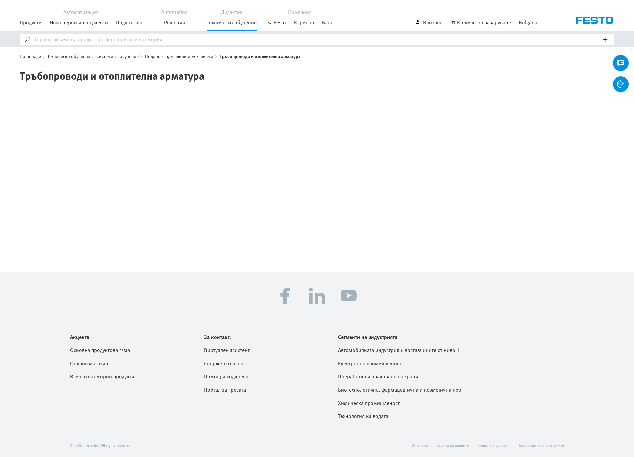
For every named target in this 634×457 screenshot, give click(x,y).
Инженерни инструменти (79, 22)
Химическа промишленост (369, 403)
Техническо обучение (68, 56)
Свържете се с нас (225, 363)
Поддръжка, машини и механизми (179, 56)
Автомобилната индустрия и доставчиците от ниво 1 (399, 350)
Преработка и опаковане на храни (378, 376)
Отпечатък (420, 445)
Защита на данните (453, 445)
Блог (327, 22)
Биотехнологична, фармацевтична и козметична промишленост (400, 390)
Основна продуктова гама (100, 350)
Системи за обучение (117, 56)
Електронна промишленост (369, 363)
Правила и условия (493, 445)
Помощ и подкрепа (226, 376)
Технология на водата (363, 416)
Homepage (30, 56)
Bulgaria (528, 22)
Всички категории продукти (102, 376)
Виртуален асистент (227, 350)
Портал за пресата (225, 390)
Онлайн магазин (89, 363)
